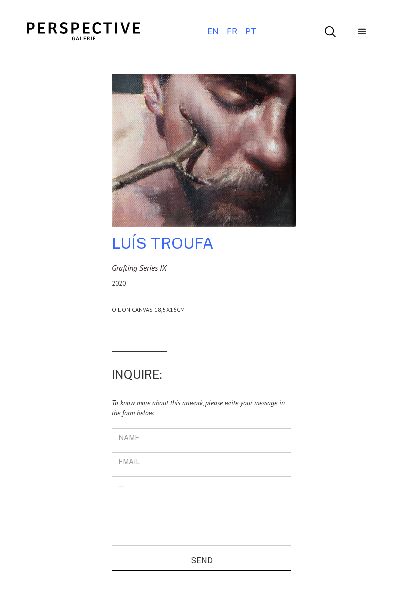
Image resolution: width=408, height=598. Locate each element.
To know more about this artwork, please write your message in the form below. (198, 407)
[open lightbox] (204, 154)
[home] (83, 32)
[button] (362, 32)
